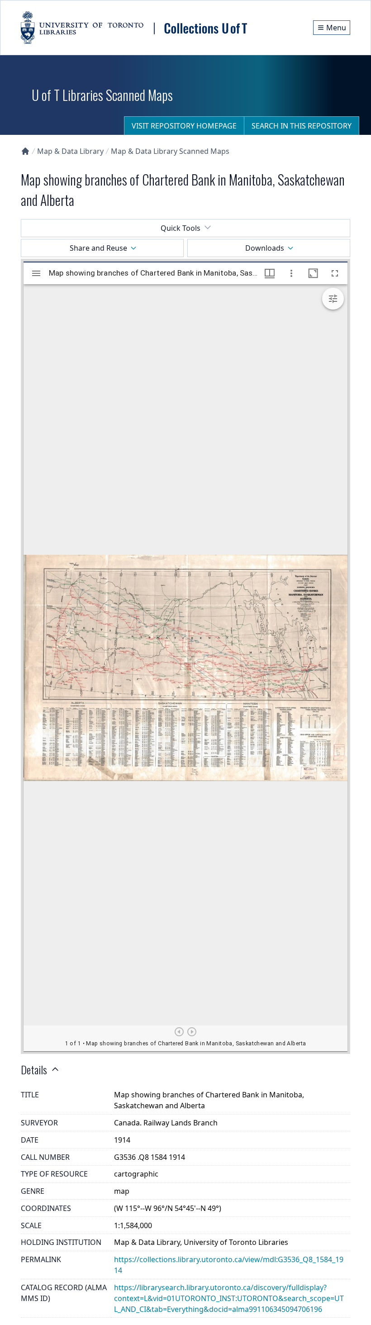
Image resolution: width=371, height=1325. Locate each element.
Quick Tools (180, 228)
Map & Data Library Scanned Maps (170, 151)
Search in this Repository (302, 126)
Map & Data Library (70, 151)
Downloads (264, 248)
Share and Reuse (98, 248)
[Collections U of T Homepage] (25, 151)
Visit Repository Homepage (184, 126)
